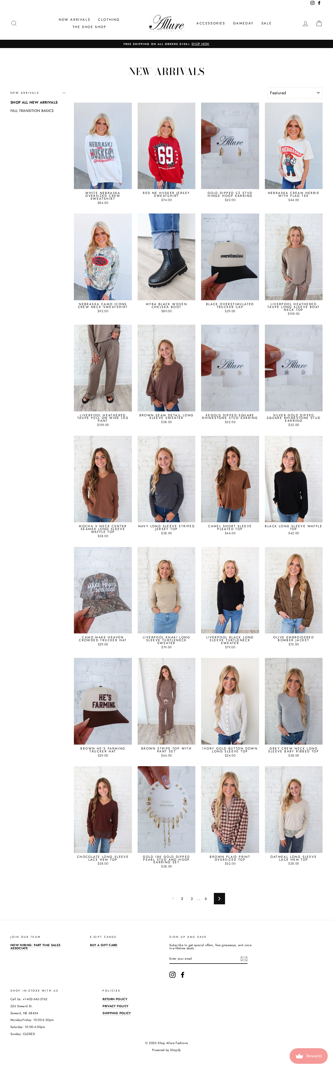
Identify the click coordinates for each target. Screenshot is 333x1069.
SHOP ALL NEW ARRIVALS (33, 102)
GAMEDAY (243, 23)
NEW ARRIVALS (74, 19)
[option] (166, 43)
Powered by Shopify (166, 1050)
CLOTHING (109, 19)
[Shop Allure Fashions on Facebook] (183, 975)
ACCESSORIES (210, 23)
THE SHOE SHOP (89, 26)
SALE (266, 23)
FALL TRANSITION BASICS (32, 110)
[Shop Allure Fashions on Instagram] (172, 975)
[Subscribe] (244, 959)
